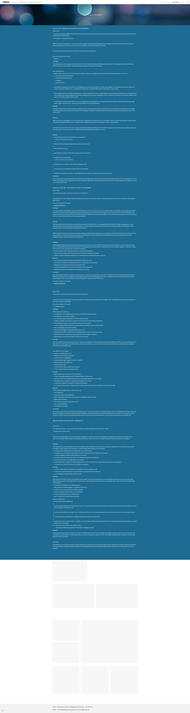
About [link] (162, 2)
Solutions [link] (168, 2)
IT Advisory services (59, 306)
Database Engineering (59, 205)
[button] (188, 2)
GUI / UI (56, 58)
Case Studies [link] (175, 2)
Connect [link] (183, 2)
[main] (95, 15)
